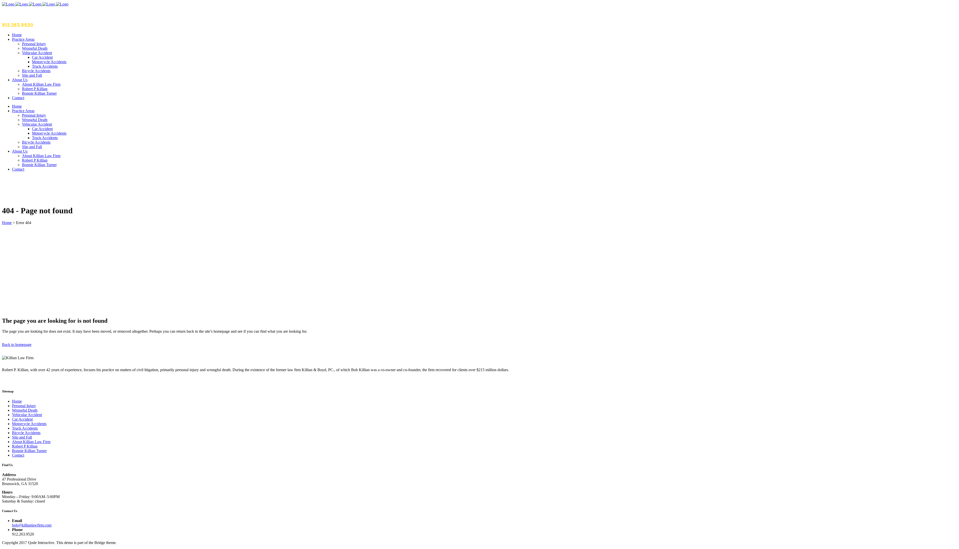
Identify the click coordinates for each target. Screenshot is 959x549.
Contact (18, 455)
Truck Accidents (25, 428)
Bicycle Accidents (26, 433)
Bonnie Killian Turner (29, 451)
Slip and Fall (22, 437)
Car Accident (22, 419)
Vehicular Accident (27, 415)
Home (7, 223)
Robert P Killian (24, 446)
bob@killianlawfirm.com (31, 525)
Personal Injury (24, 406)
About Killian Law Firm (31, 442)
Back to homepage (16, 344)
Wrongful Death (24, 410)
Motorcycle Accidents (29, 424)
